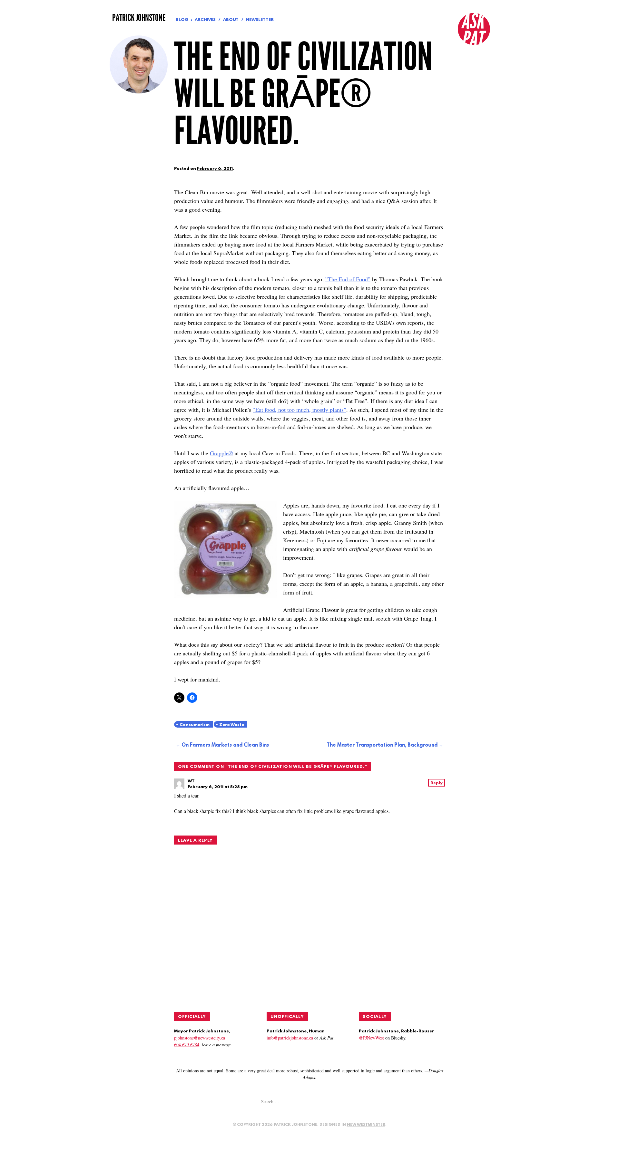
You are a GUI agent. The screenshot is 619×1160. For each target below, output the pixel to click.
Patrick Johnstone (138, 18)
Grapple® (221, 453)
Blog (182, 19)
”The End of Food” (347, 279)
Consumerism (195, 724)
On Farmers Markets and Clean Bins (225, 745)
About (231, 19)
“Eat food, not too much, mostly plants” (299, 409)
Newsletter (260, 19)
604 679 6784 (186, 1044)
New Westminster (366, 1125)
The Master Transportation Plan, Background (382, 745)
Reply (436, 783)
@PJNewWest (371, 1038)
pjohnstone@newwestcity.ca (199, 1038)
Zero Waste (231, 724)
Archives (205, 19)
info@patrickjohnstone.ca (290, 1038)
